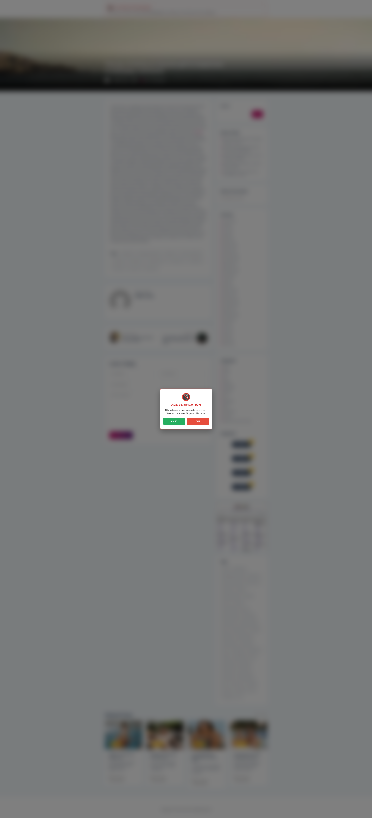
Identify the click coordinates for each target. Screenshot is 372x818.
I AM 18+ (174, 421)
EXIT (198, 421)
